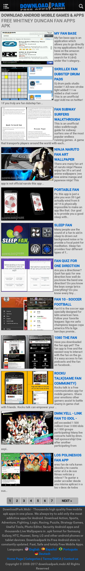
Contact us (70, 558)
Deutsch (44, 553)
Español (51, 549)
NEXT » (67, 500)
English (34, 549)
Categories (33, 558)
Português (70, 549)
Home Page (15, 558)
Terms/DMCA (52, 558)
